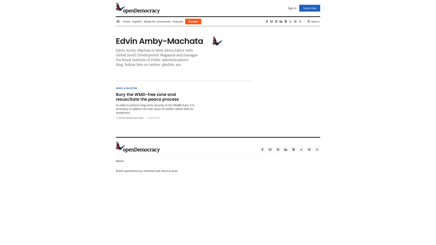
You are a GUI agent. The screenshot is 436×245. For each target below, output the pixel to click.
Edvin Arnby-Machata (131, 117)
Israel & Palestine (126, 88)
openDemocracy (133, 171)
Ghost (164, 171)
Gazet (174, 171)
